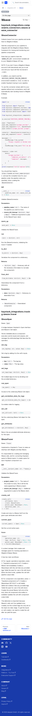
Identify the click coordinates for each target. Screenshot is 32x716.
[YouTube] (6, 646)
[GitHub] (6, 642)
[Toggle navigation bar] (2, 2)
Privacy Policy (6, 701)
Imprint (3, 704)
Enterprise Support (7, 675)
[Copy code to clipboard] (28, 104)
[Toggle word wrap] (25, 104)
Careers (3, 688)
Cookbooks (5, 660)
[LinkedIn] (2, 646)
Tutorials (4, 657)
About (3, 685)
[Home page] (3, 8)
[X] (10, 642)
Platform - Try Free (7, 672)
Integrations (5, 670)
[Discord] (2, 642)
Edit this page (7, 619)
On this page (6, 15)
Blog (2, 691)
